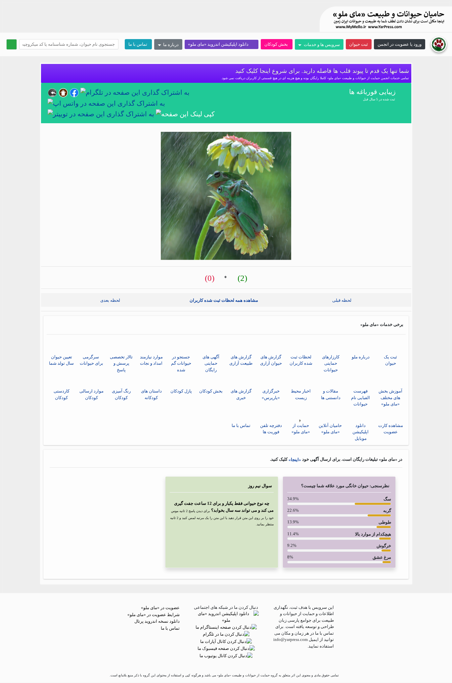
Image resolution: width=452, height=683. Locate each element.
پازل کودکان (181, 391)
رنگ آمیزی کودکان (121, 394)
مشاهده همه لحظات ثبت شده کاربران (224, 299)
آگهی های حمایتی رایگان (211, 363)
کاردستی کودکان (61, 394)
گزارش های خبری (241, 394)
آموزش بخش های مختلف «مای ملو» (390, 397)
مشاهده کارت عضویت (390, 429)
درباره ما (170, 44)
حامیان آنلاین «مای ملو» (331, 429)
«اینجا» (294, 459)
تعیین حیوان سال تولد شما (61, 360)
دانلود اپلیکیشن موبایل (360, 432)
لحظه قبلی (343, 299)
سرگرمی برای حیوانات (91, 360)
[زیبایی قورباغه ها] (226, 196)
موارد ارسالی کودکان (91, 394)
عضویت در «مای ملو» (161, 607)
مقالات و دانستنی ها (330, 394)
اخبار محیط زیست (301, 394)
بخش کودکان (276, 44)
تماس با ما (138, 44)
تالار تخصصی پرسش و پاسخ (121, 363)
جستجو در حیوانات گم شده (181, 363)
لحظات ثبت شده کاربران (301, 360)
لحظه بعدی (108, 299)
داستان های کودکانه (151, 394)
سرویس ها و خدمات (321, 44)
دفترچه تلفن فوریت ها (271, 429)
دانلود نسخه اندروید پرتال (157, 621)
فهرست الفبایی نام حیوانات (360, 397)
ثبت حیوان (358, 44)
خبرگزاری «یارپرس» (271, 394)
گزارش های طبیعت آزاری (240, 360)
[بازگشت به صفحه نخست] (439, 43)
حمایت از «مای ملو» (301, 429)
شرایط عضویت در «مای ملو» (154, 614)
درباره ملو (361, 356)
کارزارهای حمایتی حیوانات (330, 363)
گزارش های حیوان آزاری (271, 360)
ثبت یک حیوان (390, 360)
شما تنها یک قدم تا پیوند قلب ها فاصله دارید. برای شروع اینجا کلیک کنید (321, 71)
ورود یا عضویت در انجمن (400, 44)
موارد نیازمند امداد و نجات (151, 360)
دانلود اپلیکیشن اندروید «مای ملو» (219, 44)
